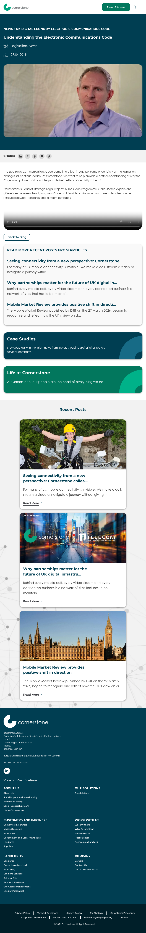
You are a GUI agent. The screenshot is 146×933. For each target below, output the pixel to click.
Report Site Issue (116, 7)
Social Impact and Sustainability (21, 797)
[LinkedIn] (20, 156)
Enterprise (9, 833)
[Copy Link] (49, 156)
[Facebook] (34, 156)
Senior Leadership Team (16, 806)
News (33, 46)
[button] (134, 7)
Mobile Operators (13, 829)
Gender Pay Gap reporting (98, 917)
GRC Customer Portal (86, 869)
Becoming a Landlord (86, 842)
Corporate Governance (33, 917)
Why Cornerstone (84, 829)
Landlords (9, 842)
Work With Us (82, 824)
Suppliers (8, 846)
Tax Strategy (96, 913)
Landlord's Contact (14, 891)
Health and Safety (13, 801)
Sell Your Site (10, 878)
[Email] (42, 156)
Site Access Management (17, 886)
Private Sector (82, 833)
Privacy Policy (22, 913)
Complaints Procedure (122, 913)
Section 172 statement (65, 917)
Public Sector (82, 837)
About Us (9, 793)
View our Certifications (20, 780)
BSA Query (9, 869)
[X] (27, 156)
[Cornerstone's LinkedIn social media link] (7, 771)
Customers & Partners (15, 824)
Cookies (124, 917)
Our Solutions (82, 793)
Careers (79, 861)
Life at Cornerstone (14, 810)
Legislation (19, 46)
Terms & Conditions (47, 913)
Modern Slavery (74, 913)
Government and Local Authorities (22, 837)
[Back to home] (16, 7)
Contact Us (81, 865)
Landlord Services (13, 873)
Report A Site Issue (14, 882)
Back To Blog (16, 237)
